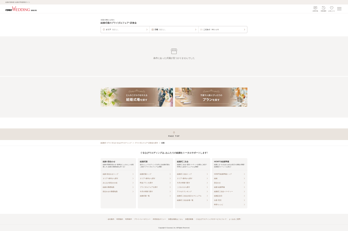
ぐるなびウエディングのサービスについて (211, 219)
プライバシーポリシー (142, 219)
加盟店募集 (189, 219)
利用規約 (119, 219)
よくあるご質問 (234, 219)
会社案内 (111, 219)
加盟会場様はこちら (175, 219)
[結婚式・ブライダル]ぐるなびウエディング (116, 143)
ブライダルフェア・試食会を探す (146, 143)
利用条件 (128, 219)
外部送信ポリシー (159, 219)
